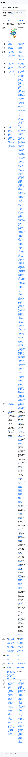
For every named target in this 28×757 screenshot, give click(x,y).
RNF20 (12, 650)
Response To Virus (21, 168)
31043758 (20, 428)
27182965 (20, 443)
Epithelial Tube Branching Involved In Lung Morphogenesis (21, 336)
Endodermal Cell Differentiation (21, 231)
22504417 (20, 436)
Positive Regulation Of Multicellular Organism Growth (21, 239)
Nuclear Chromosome (21, 42)
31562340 (20, 501)
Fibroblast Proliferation (20, 301)
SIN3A (8, 651)
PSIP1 (21, 647)
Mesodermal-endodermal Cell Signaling (21, 142)
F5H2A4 (18, 667)
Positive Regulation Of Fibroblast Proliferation (21, 306)
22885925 (20, 547)
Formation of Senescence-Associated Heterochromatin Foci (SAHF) (21, 405)
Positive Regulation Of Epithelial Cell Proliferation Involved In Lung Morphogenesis (21, 343)
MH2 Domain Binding (21, 104)
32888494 (21, 532)
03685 (8, 659)
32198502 (23, 457)
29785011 (11, 418)
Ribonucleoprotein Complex (11, 56)
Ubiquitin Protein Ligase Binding (11, 73)
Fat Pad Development (21, 351)
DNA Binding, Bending (21, 93)
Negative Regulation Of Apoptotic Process (11, 135)
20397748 (20, 497)
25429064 (20, 493)
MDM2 (21, 642)
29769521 (20, 478)
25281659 (20, 426)
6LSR (8, 672)
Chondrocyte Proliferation (21, 234)
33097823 (20, 420)
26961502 (20, 586)
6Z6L (8, 674)
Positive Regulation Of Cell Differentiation (11, 140)
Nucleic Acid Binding (11, 64)
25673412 (20, 506)
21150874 (20, 594)
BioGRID (11, 14)
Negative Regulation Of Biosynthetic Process (21, 701)
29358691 (20, 584)
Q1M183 (22, 668)
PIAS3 (18, 646)
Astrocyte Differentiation (21, 312)
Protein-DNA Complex (21, 52)
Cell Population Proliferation (21, 158)
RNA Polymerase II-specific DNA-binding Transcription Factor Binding (21, 118)
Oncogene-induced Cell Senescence (21, 375)
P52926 (18, 668)
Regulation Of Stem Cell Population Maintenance (21, 379)
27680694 (20, 430)
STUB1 (11, 651)
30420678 (21, 414)
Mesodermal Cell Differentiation (21, 309)
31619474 (10, 424)
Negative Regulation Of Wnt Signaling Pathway (21, 198)
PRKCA (8, 647)
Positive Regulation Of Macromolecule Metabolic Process (11, 709)
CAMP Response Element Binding (21, 101)
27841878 (20, 565)
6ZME (11, 675)
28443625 (20, 603)
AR (10, 638)
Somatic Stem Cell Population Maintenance (21, 220)
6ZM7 (8, 675)
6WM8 (13, 672)
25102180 (20, 587)
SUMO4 (8, 653)
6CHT (13, 671)
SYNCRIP (22, 650)
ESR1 (11, 641)
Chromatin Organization (21, 148)
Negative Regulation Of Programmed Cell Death (11, 682)
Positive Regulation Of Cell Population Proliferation (21, 162)
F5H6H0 (22, 667)
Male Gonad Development (21, 166)
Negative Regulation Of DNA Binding (21, 250)
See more (9, 735)
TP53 (18, 651)
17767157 (20, 502)
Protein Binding (11, 71)
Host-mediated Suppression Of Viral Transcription (21, 254)
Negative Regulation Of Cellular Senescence (21, 390)
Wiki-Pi (3, 2)
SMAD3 (18, 650)
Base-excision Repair (21, 145)
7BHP (11, 676)
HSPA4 (8, 645)
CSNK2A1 (22, 639)
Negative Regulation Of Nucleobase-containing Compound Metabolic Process (21, 713)
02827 (18, 659)
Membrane (10, 48)
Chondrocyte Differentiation (21, 139)
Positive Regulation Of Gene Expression (21, 187)
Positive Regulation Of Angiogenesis (21, 262)
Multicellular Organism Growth (20, 224)
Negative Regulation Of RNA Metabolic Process (21, 735)
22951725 (10, 436)
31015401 (20, 529)
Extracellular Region (11, 42)
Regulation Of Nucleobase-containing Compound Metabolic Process (11, 731)
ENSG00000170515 (11, 663)
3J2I (10, 671)
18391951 (20, 490)
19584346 (20, 416)
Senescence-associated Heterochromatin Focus (21, 56)
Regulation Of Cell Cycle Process (21, 183)
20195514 (20, 553)
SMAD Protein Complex (21, 60)
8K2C (14, 676)
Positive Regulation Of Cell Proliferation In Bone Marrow (21, 355)
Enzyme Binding (21, 95)
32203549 (20, 575)
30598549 (20, 482)
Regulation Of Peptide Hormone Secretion (21, 370)
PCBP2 (21, 645)
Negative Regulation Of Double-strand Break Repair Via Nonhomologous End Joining (21, 397)
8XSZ (13, 678)
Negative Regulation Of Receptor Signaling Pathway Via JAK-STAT (21, 296)
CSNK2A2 (19, 641)
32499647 (21, 577)
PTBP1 (18, 649)
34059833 (20, 463)
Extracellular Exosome (11, 53)
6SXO (11, 672)
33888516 (20, 467)
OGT (13, 646)
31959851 (10, 426)
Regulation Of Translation (11, 131)
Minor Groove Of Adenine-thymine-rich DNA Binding (21, 73)
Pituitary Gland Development (21, 194)
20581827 (20, 580)
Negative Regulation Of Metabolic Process (11, 719)
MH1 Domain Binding (21, 107)
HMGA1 (8, 643)
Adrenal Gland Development (21, 205)
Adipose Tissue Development (21, 348)
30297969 (20, 582)
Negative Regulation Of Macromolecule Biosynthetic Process (21, 690)
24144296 (20, 423)
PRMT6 (18, 647)
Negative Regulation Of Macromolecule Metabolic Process (11, 702)
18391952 (20, 486)
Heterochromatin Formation (21, 207)
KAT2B (18, 642)
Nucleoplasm (21, 50)
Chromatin (20, 44)
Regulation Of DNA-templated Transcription (21, 152)
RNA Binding (11, 70)
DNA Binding (21, 70)
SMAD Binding (21, 109)
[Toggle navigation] (25, 2)
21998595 (20, 496)
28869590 (20, 579)
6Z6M (10, 674)
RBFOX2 (9, 650)
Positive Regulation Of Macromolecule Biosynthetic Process (21, 177)
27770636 (20, 524)
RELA (23, 649)
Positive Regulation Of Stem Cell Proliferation (21, 385)
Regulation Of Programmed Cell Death (11, 697)
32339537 (20, 634)
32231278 (10, 434)
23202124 (20, 431)
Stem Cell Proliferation (20, 366)
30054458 (20, 583)
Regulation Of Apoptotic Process (11, 714)
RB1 (14, 649)
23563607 (20, 498)
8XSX (8, 678)
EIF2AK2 (12, 639)
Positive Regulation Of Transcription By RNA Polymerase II (21, 289)
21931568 (20, 540)
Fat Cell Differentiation (21, 258)
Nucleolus (10, 46)
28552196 (20, 487)
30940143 (20, 452)
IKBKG (11, 645)
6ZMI (14, 675)
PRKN (12, 649)
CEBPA (8, 639)
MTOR (10, 646)
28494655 (10, 422)
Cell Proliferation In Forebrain (21, 191)
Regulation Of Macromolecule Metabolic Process (11, 724)
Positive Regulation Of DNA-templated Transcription (21, 283)
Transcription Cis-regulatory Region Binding (21, 65)
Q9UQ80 (9, 667)
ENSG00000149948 (21, 663)
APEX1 (21, 638)
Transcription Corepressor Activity (11, 67)
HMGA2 (21, 20)
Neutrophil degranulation (11, 403)
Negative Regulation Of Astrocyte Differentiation (21, 316)
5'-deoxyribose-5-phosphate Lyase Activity (21, 112)
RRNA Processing (10, 128)
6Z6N (13, 674)
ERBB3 (8, 641)
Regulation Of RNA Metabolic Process (21, 706)
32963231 (20, 461)
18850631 (20, 12)
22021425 (20, 500)
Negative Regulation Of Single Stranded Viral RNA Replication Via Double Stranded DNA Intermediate (21, 269)
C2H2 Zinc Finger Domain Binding (21, 124)
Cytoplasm (10, 47)
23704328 (20, 555)
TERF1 (12, 653)
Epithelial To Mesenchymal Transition (21, 136)
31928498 (20, 571)
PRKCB (12, 647)
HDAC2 (12, 642)
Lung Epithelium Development (21, 332)
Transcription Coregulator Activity (21, 78)
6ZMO (8, 676)
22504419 (20, 473)
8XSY (11, 678)
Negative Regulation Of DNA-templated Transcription (11, 146)
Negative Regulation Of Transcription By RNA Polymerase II (21, 130)
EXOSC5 (9, 642)
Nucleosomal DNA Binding (21, 97)
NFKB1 (18, 643)
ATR (13, 638)
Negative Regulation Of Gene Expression (21, 740)
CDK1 (18, 639)
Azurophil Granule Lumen (11, 50)
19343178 (20, 494)
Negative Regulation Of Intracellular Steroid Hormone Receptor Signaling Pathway (21, 213)
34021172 (20, 513)
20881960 (20, 489)
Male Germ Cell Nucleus (21, 46)
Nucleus (10, 44)
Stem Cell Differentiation (21, 324)
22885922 (20, 590)
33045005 (20, 440)
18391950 (20, 491)
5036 (8, 655)
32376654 (10, 412)
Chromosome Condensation (21, 202)
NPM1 (21, 643)
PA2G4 (11, 20)
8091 (18, 655)
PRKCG (8, 649)
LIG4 (8, 646)
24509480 (20, 588)
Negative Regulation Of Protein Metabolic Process (21, 721)
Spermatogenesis (21, 155)
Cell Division (21, 326)
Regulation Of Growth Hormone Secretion (21, 329)
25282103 (20, 485)
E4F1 (23, 641)
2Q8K (8, 671)
